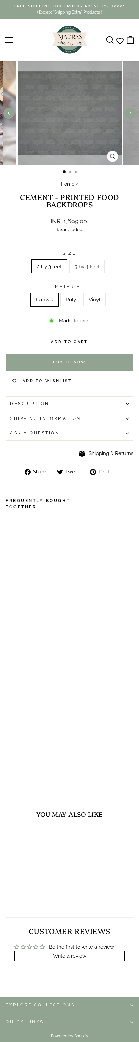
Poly (71, 299)
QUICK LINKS (25, 1022)
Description (29, 403)
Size (69, 253)
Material (69, 286)
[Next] (130, 113)
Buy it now (69, 362)
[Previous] (9, 113)
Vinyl (94, 299)
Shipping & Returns (111, 453)
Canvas (44, 299)
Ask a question (34, 433)
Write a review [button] (69, 956)
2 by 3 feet (49, 266)
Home (67, 184)
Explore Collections (40, 1005)
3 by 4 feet (87, 266)
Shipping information (45, 418)
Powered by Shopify (69, 1036)
